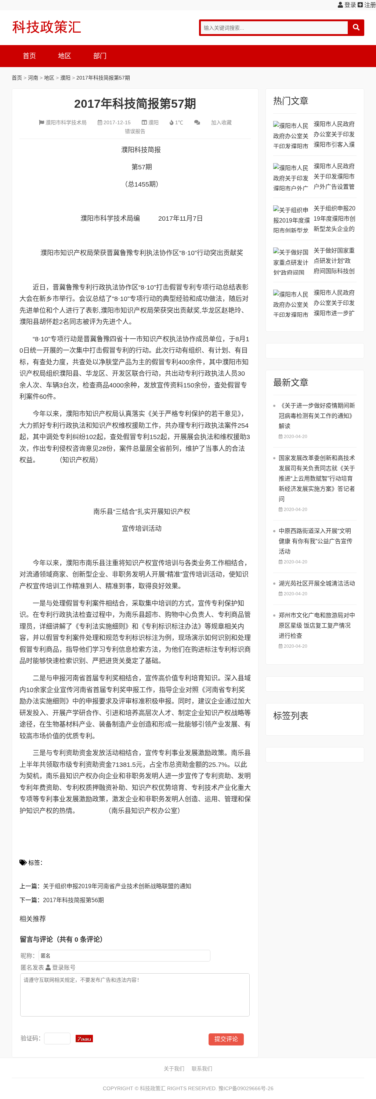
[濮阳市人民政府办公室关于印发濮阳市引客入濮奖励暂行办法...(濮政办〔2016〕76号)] (291, 134)
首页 (29, 56)
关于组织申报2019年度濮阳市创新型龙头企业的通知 (334, 219)
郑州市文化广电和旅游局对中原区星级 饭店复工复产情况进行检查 (317, 625)
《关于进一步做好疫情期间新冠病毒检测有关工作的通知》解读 (317, 416)
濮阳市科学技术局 (66, 122)
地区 (64, 56)
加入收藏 (221, 122)
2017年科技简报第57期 (103, 78)
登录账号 (63, 967)
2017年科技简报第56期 (73, 900)
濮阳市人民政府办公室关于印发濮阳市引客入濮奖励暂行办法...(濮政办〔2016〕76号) (334, 135)
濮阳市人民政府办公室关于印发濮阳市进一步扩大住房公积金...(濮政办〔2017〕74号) (334, 304)
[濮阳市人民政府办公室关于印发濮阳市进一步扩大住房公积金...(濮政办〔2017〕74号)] (291, 303)
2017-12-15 (117, 122)
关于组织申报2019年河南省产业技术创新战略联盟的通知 (117, 886)
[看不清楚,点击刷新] (84, 1038)
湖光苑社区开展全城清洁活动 (317, 583)
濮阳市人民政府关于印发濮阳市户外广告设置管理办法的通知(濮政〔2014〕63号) (334, 177)
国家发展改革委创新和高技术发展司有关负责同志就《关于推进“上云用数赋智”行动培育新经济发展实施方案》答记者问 (317, 478)
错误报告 (135, 131)
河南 (33, 78)
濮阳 (65, 78)
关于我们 (174, 1069)
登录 (349, 5)
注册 (369, 5)
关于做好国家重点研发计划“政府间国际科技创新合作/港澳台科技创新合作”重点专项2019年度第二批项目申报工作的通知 (335, 261)
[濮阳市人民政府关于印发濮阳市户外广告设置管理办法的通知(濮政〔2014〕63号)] (291, 177)
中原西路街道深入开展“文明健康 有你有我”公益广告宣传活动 (315, 541)
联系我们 (202, 1069)
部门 (99, 56)
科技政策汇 (47, 26)
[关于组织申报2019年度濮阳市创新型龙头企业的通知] (291, 219)
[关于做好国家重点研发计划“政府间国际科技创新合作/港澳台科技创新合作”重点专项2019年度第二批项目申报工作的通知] (291, 261)
